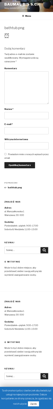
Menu (28, 16)
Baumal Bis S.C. (21, 4)
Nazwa (8, 109)
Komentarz (10, 68)
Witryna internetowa (16, 139)
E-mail (8, 124)
